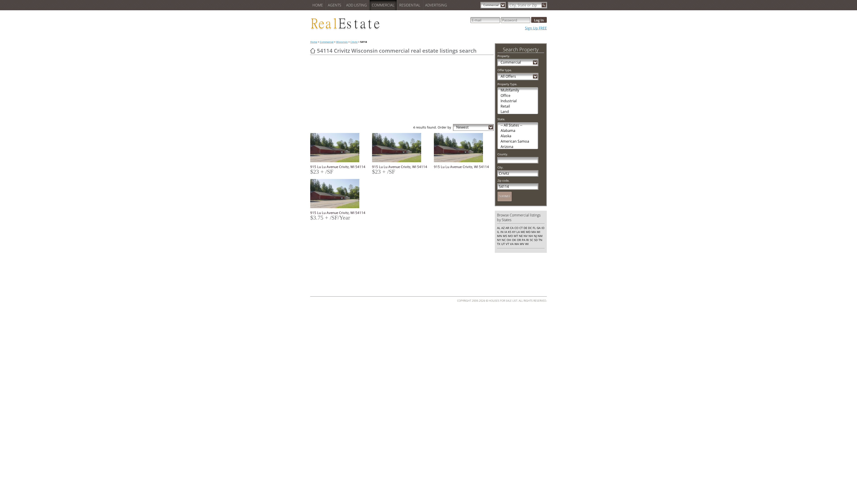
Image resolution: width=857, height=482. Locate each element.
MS (505, 236)
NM (540, 236)
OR (519, 240)
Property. (503, 56)
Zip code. (503, 181)
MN (499, 236)
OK (514, 240)
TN (540, 240)
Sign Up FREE (536, 28)
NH (530, 236)
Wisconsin (342, 42)
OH (509, 240)
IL (498, 232)
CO (516, 228)
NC (504, 240)
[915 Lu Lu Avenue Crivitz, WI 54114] (338, 147)
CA (512, 228)
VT (507, 244)
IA (505, 232)
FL (534, 228)
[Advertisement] (402, 90)
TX (498, 244)
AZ (503, 228)
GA (539, 228)
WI (527, 244)
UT (503, 244)
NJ (535, 236)
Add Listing (356, 5)
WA (516, 244)
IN (501, 232)
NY (499, 240)
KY (514, 232)
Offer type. (504, 70)
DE (525, 228)
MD (528, 232)
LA (518, 232)
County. (502, 154)
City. (500, 167)
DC (530, 228)
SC (531, 240)
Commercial (383, 5)
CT (521, 228)
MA (533, 232)
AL (498, 228)
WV (522, 244)
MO (510, 236)
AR (507, 228)
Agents (334, 5)
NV (526, 236)
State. (501, 119)
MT (516, 236)
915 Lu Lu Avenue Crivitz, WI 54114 (337, 166)
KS (509, 232)
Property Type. (507, 84)
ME (523, 232)
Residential (409, 5)
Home (317, 5)
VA (512, 244)
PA (523, 240)
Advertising (436, 5)
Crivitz (354, 42)
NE (521, 236)
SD (536, 240)
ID (542, 228)
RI (527, 240)
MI (538, 232)
